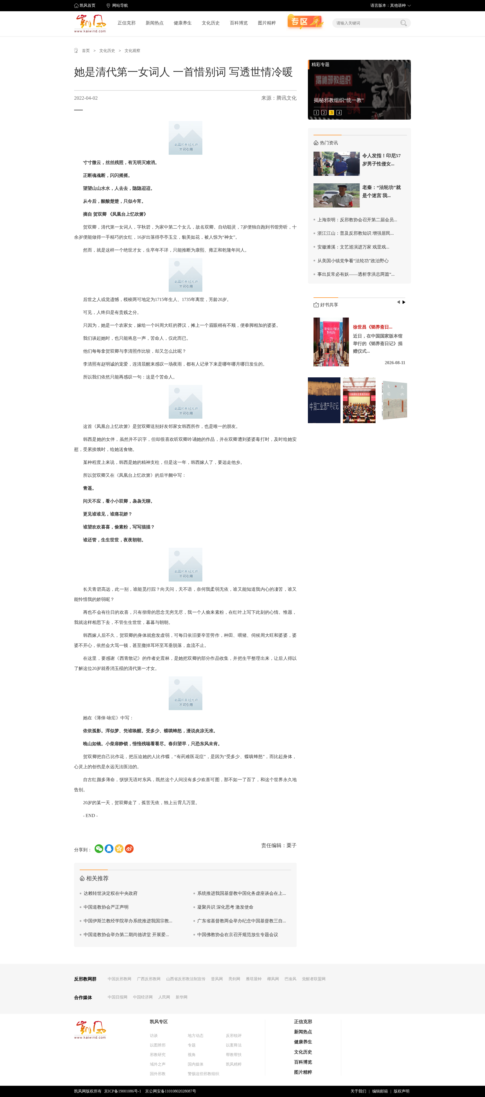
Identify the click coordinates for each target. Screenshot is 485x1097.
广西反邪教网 (149, 979)
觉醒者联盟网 (314, 979)
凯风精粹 (234, 1064)
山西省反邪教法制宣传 (185, 979)
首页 (86, 51)
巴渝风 (290, 979)
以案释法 (234, 1045)
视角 (192, 1055)
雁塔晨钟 (254, 979)
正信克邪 (127, 22)
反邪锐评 (234, 1036)
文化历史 (211, 22)
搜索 (404, 23)
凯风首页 (87, 5)
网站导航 (120, 5)
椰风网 (273, 979)
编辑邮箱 (380, 1091)
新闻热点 (155, 22)
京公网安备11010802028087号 (170, 1091)
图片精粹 (267, 22)
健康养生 (183, 22)
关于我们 (358, 1091)
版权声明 (401, 1091)
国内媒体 (195, 1064)
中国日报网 (117, 997)
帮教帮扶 (234, 1055)
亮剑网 (234, 979)
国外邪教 (158, 1074)
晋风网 (217, 979)
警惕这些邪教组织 (203, 1074)
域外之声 (158, 1064)
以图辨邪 (158, 1045)
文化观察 (132, 51)
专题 (192, 1045)
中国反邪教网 (119, 979)
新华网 (181, 997)
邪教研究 (158, 1055)
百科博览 (239, 22)
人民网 (164, 997)
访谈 (154, 1036)
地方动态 (195, 1036)
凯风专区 (159, 1021)
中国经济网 (143, 997)
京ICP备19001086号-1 (122, 1091)
